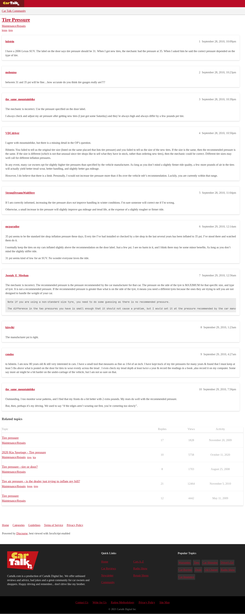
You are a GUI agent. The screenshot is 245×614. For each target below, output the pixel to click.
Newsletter (107, 575)
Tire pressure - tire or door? (20, 466)
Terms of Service (53, 525)
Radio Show (140, 568)
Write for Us (100, 602)
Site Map (164, 602)
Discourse (22, 533)
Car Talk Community (14, 10)
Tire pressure (10, 438)
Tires (196, 562)
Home (5, 525)
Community (120, 3)
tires (10, 30)
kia (34, 457)
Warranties (184, 562)
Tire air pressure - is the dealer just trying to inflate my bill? (41, 481)
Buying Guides (37, 3)
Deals (57, 3)
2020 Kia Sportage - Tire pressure (24, 452)
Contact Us (82, 602)
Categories (19, 525)
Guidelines (34, 525)
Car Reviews (75, 3)
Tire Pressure (16, 19)
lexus (4, 30)
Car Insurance (186, 576)
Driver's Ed (227, 562)
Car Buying (185, 569)
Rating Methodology (122, 602)
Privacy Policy (75, 525)
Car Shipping (210, 562)
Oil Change (211, 569)
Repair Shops (98, 3)
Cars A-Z (139, 3)
